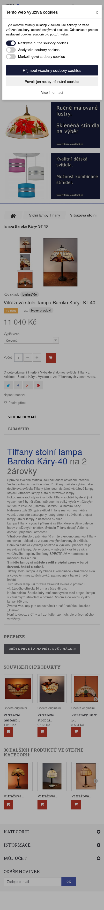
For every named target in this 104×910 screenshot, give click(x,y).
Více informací (52, 92)
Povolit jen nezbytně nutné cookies (52, 81)
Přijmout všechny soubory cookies (52, 70)
